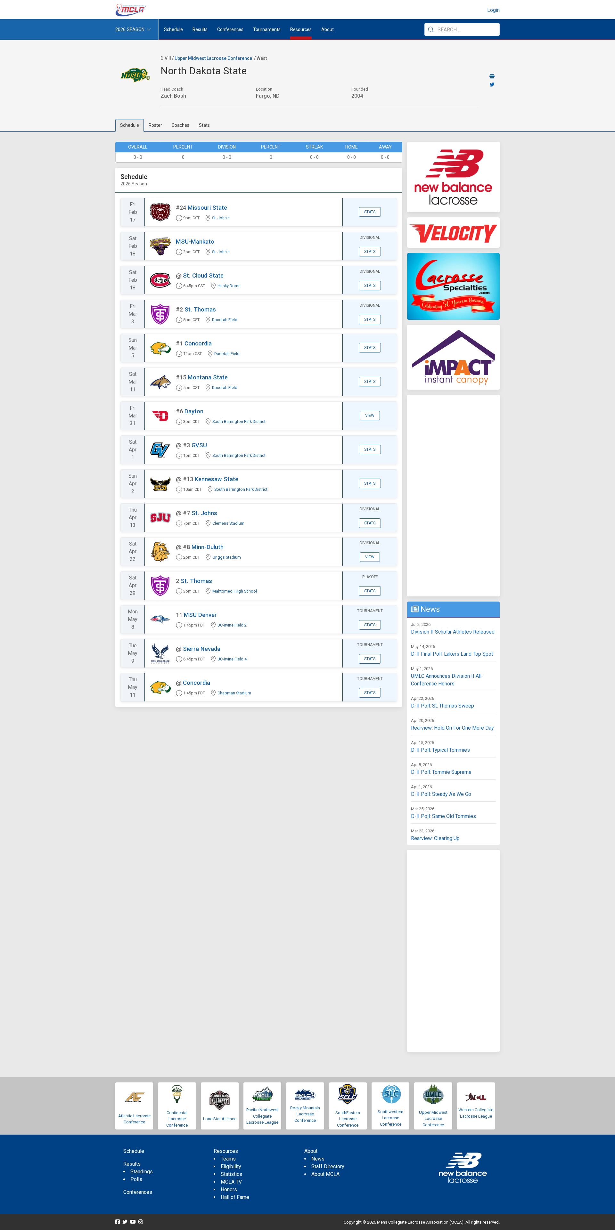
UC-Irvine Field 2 (232, 625)
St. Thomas (200, 309)
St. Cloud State (203, 275)
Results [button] (200, 29)
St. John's (221, 217)
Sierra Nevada (201, 648)
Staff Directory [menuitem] (327, 1166)
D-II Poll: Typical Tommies (440, 750)
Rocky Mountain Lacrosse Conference (305, 1114)
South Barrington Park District (239, 421)
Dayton (193, 411)
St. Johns (204, 513)
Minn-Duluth (208, 547)
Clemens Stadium (228, 523)
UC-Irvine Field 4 (232, 659)
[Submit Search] (430, 29)
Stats (204, 125)
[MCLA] (131, 10)
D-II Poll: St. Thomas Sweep (442, 706)
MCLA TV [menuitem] (231, 1182)
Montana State (208, 377)
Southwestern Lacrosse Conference (390, 1118)
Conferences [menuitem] (137, 1192)
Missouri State (207, 207)
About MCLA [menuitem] (325, 1174)
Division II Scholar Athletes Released (453, 632)
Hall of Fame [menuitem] (235, 1197)
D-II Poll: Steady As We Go (441, 794)
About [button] (327, 29)
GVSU (199, 445)
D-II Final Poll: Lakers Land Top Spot (452, 654)
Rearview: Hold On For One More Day (452, 728)
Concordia (198, 343)
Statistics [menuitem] (231, 1174)
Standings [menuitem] (141, 1172)
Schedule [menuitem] (173, 29)
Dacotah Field (224, 319)
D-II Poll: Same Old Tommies (443, 816)
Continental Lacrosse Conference (177, 1119)
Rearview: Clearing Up (435, 838)
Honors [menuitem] (229, 1189)
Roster (155, 125)
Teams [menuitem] (228, 1159)
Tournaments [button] (267, 29)
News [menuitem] (317, 1159)
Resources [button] (301, 29)
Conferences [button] (230, 29)
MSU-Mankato (195, 241)
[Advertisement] (453, 496)
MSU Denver (200, 614)
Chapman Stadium (234, 693)
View (369, 415)
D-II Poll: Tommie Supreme (441, 772)
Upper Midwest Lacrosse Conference (213, 58)
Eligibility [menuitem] (231, 1166)
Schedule (129, 125)
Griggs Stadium (226, 557)
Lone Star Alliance (219, 1118)
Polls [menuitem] (136, 1179)
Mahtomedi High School (234, 591)
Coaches (180, 125)
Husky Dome (229, 285)
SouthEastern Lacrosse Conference (347, 1119)
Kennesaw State (216, 479)
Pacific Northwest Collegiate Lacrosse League (262, 1116)
